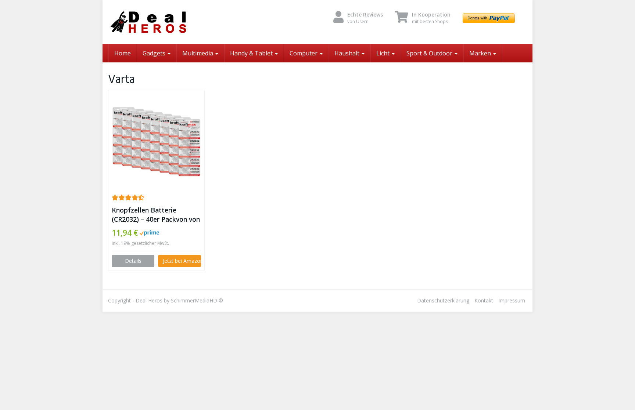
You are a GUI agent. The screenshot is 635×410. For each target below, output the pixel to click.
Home (122, 53)
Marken (480, 53)
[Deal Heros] (174, 22)
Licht (383, 53)
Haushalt (347, 53)
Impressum (511, 300)
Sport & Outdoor (430, 53)
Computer (304, 53)
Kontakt (483, 300)
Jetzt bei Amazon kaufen (182, 260)
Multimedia (198, 53)
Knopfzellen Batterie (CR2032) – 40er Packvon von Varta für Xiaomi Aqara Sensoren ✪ (156, 215)
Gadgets (155, 53)
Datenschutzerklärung (443, 300)
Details (133, 260)
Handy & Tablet (252, 53)
